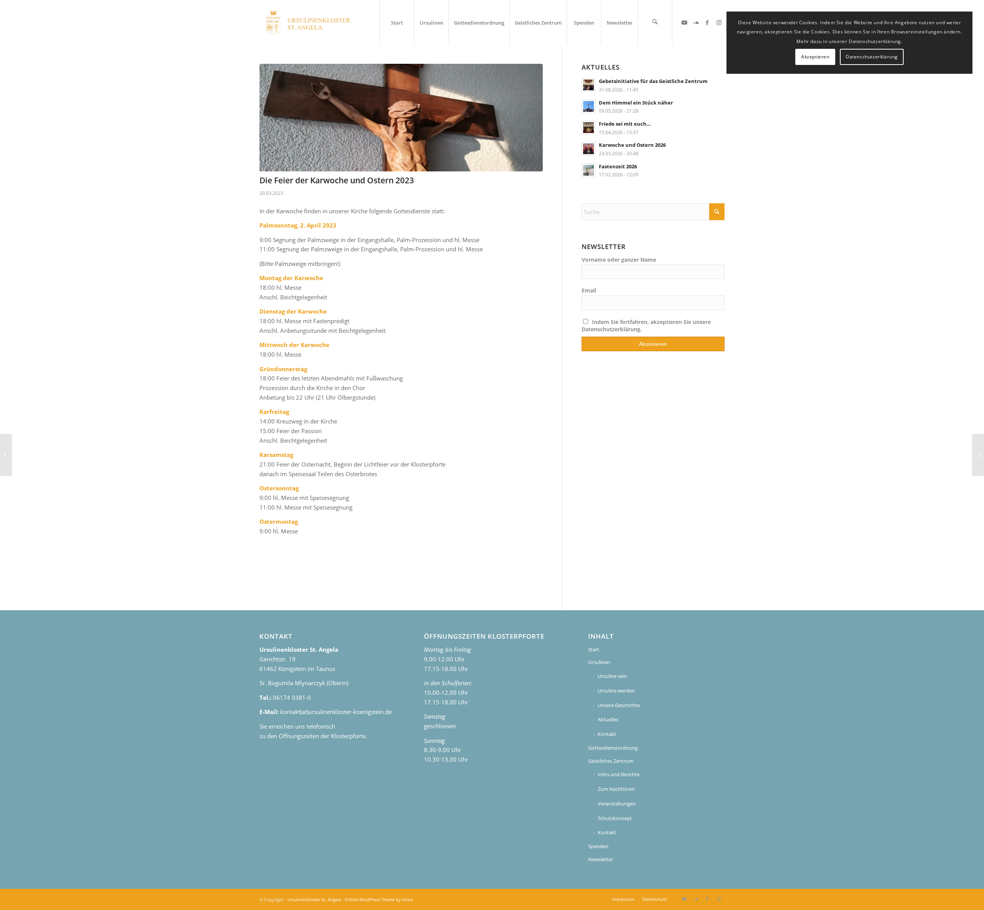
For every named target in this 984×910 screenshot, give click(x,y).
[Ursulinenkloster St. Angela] (308, 22)
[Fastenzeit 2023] (6, 455)
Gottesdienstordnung (613, 747)
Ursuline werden (616, 690)
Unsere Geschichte (619, 705)
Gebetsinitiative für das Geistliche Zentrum (653, 81)
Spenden (598, 846)
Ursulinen (599, 662)
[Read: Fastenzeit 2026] (588, 170)
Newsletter (600, 859)
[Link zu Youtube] (684, 22)
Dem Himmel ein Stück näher (636, 102)
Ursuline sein (612, 676)
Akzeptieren (815, 56)
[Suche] (655, 22)
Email (589, 290)
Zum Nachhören (616, 788)
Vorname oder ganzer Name (619, 259)
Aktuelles (608, 719)
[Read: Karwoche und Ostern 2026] (588, 149)
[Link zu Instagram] (719, 22)
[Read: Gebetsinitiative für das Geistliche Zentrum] (588, 85)
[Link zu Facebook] (707, 22)
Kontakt (607, 734)
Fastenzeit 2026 (618, 166)
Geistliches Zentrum (610, 760)
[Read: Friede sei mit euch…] (588, 128)
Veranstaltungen (617, 803)
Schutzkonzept (615, 818)
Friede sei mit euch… (625, 123)
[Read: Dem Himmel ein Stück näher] (588, 106)
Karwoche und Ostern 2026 (632, 144)
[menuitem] (396, 22)
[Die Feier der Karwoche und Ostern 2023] (401, 117)
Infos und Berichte (619, 774)
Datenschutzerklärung (872, 56)
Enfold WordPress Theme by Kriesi (379, 899)
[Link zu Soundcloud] (695, 22)
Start (593, 649)
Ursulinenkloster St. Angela (314, 899)
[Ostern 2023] (978, 455)
